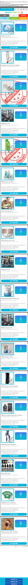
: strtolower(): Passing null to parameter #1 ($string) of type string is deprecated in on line (13, 46)
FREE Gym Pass (5, 123)
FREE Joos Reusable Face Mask (9, 532)
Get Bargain (14, 76)
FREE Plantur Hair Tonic (7, 152)
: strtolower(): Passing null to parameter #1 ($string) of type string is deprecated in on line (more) (13, 162)
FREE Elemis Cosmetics (7, 181)
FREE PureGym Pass (6, 327)
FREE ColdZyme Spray (7, 357)
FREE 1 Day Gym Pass (7, 211)
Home (5, 15)
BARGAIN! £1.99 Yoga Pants (8, 444)
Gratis (12, 12)
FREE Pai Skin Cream (6, 94)
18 (22, 546)
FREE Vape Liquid (5, 473)
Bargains (14, 18)
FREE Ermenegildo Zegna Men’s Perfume (11, 415)
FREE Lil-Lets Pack (6, 36)
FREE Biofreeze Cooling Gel (8, 502)
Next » (26, 546)
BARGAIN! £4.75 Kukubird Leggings (10, 65)
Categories (23, 15)
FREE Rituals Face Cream (7, 240)
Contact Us (14, 579)
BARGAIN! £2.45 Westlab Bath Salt (10, 298)
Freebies (4, 18)
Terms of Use (14, 581)
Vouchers (23, 18)
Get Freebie (14, 47)
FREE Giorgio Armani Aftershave (9, 386)
